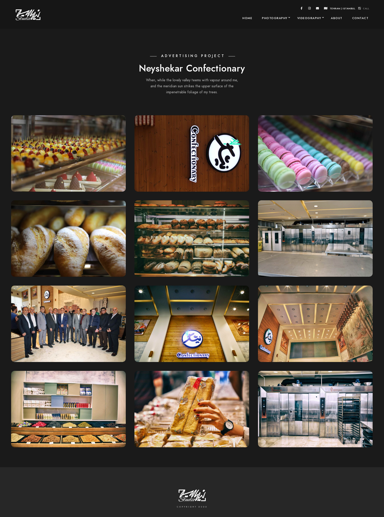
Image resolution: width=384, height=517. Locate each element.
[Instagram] (309, 9)
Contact (360, 18)
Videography (309, 18)
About (336, 18)
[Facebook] (302, 9)
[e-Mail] (317, 9)
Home (247, 18)
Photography (275, 18)
